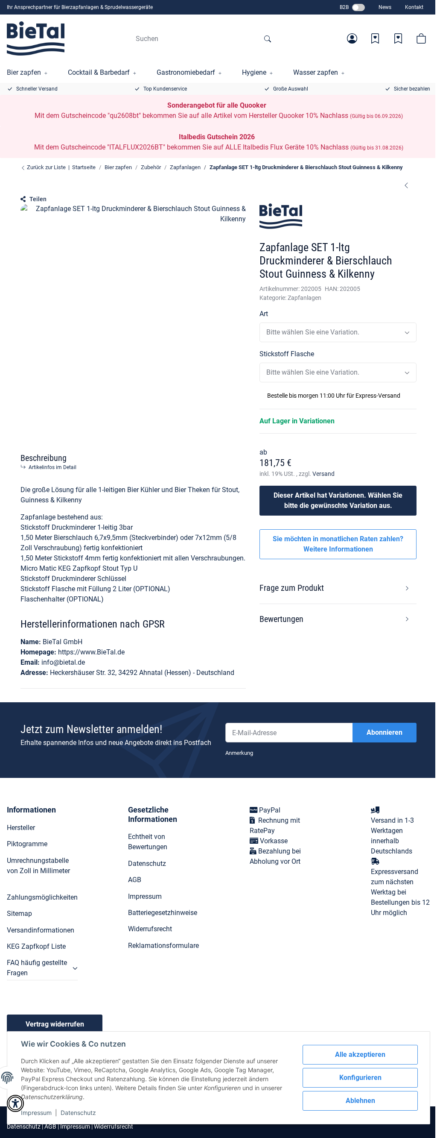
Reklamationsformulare (163, 945)
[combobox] (338, 332)
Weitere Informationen (338, 549)
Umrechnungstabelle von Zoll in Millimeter (38, 865)
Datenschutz (78, 1112)
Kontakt (414, 7)
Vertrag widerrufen (55, 1024)
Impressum (36, 1112)
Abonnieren (384, 732)
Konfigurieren (360, 1077)
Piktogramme (27, 844)
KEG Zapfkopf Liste (36, 946)
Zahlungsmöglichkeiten (42, 897)
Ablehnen (360, 1101)
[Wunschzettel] (375, 38)
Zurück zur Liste (46, 167)
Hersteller (21, 828)
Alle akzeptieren (360, 1054)
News (385, 7)
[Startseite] (35, 38)
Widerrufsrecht (150, 929)
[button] (352, 38)
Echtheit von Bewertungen (147, 842)
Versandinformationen (40, 930)
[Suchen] (267, 38)
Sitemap (19, 913)
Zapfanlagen (304, 297)
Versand (323, 473)
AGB (134, 880)
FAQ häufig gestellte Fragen (37, 968)
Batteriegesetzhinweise (162, 913)
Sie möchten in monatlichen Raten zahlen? (338, 544)
